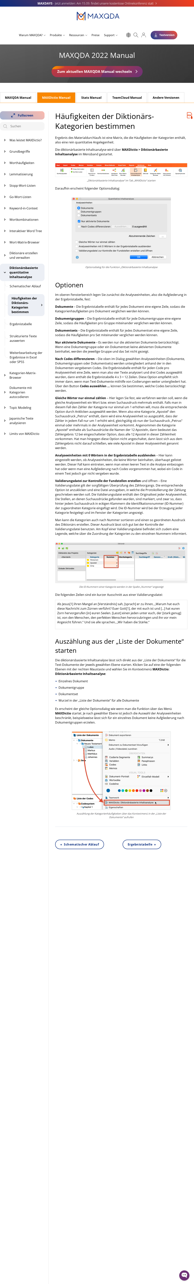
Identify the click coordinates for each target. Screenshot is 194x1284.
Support (109, 35)
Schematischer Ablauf (25, 286)
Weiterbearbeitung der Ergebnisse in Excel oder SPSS (26, 357)
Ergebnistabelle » (142, 844)
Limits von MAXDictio (24, 434)
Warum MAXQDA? (30, 35)
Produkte (56, 35)
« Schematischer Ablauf (79, 844)
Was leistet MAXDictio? (25, 140)
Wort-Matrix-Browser (24, 242)
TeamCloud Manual (127, 98)
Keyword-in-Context (23, 208)
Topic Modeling (20, 408)
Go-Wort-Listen (20, 197)
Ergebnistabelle (21, 324)
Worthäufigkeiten (21, 163)
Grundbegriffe (19, 151)
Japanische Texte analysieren (21, 420)
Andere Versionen (166, 98)
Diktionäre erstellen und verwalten (23, 255)
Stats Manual (91, 98)
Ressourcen (76, 35)
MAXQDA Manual (18, 98)
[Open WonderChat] (184, 1275)
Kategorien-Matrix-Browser (22, 375)
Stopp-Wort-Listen (22, 185)
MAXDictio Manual (56, 98)
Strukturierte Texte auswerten (23, 338)
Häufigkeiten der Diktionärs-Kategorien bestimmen (24, 305)
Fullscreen (25, 115)
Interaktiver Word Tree (25, 231)
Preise (95, 35)
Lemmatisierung (21, 174)
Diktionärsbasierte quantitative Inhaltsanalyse (23, 272)
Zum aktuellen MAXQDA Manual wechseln (94, 71)
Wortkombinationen (23, 220)
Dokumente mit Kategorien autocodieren (20, 392)
